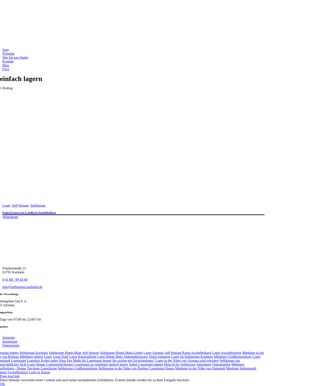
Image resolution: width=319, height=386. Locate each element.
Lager (6, 205)
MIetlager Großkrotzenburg (233, 356)
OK (2, 384)
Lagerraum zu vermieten (91, 364)
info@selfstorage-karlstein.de (22, 287)
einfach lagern (118, 364)
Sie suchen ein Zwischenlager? (133, 360)
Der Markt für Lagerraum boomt (89, 360)
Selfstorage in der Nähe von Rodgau (123, 368)
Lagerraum (18, 360)
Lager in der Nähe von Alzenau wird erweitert (187, 360)
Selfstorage (38, 205)
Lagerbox (33, 360)
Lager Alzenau (153, 353)
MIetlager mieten (31, 356)
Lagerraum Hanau (161, 368)
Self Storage (20, 205)
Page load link (10, 376)
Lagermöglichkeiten (60, 364)
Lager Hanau (36, 364)
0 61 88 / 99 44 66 (15, 279)
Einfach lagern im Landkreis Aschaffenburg (29, 212)
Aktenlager (203, 364)
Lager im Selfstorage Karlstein (192, 356)
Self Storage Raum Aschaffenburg (187, 353)
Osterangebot (221, 364)
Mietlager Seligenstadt (241, 368)
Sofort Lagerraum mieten (146, 364)
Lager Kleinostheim (82, 356)
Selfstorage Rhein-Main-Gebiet (121, 353)
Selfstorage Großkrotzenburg (78, 368)
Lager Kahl (60, 356)
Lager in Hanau (39, 372)
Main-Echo (171, 364)
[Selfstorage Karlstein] (72, 198)
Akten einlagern (159, 356)
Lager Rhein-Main (110, 356)
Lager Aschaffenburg (226, 353)
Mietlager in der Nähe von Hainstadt (200, 368)
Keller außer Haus (53, 360)
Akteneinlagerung (135, 356)
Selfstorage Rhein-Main (65, 353)
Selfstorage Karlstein (34, 353)
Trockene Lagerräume (42, 368)
